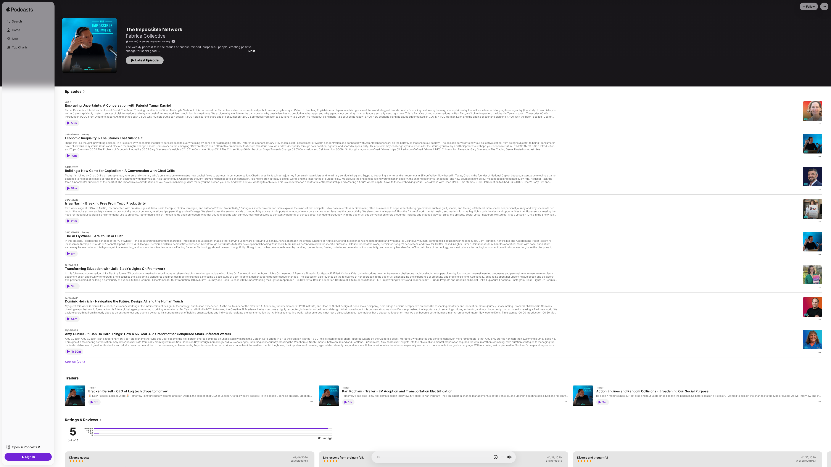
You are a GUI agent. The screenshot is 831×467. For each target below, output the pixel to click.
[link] (75, 91)
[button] (28, 21)
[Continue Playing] (502, 457)
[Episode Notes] (495, 457)
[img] (19, 10)
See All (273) (75, 362)
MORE (252, 51)
